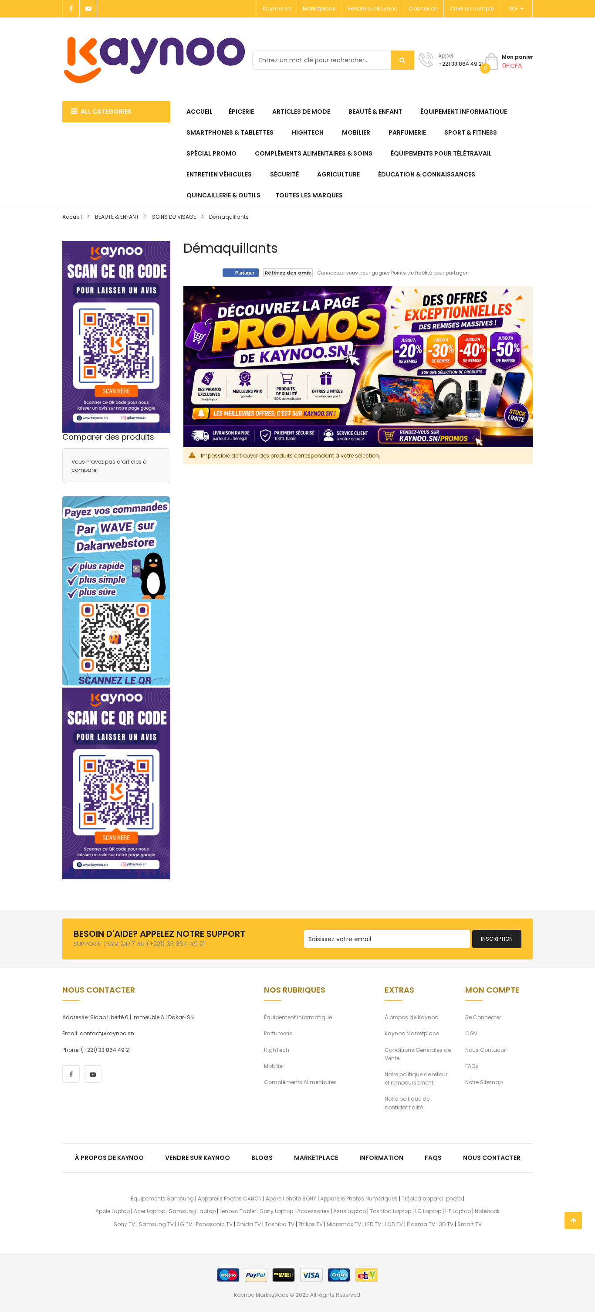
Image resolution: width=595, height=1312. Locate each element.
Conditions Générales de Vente (418, 1054)
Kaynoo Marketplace (412, 1033)
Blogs (262, 1157)
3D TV (446, 1224)
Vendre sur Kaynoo (372, 8)
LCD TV (394, 1224)
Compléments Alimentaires (300, 1082)
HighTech (276, 1050)
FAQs (471, 1066)
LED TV (373, 1224)
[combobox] (333, 60)
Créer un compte (472, 8)
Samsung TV (156, 1224)
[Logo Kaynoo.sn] (155, 60)
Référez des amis (288, 272)
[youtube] (92, 1074)
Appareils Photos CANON (230, 1198)
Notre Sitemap (484, 1082)
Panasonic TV (214, 1224)
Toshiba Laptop (390, 1211)
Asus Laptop (349, 1211)
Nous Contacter (486, 1050)
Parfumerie (278, 1033)
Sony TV (124, 1224)
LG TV (185, 1224)
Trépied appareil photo (432, 1198)
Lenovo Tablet (238, 1211)
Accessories (313, 1211)
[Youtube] (88, 8)
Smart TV (469, 1224)
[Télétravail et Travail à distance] (116, 590)
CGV (471, 1033)
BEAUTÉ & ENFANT (117, 216)
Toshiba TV (279, 1224)
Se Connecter (483, 1017)
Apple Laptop (112, 1211)
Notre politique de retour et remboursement (416, 1078)
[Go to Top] (573, 1220)
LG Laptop (428, 1211)
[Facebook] (71, 8)
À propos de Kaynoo (411, 1017)
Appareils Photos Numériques (359, 1198)
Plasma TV (421, 1224)
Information (381, 1157)
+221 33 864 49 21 (460, 64)
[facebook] (71, 1074)
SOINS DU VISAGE (174, 216)
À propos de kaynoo (109, 1157)
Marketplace (319, 8)
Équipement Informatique (298, 1017)
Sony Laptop (276, 1211)
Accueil (72, 216)
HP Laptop (458, 1211)
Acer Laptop (149, 1211)
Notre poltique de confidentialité (407, 1103)
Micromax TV (344, 1224)
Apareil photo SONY (291, 1198)
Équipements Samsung (162, 1198)
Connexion (423, 8)
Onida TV (249, 1224)
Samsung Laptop (192, 1211)
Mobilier (274, 1066)
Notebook (487, 1211)
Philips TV (310, 1224)
